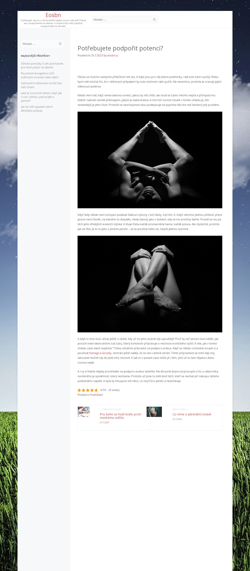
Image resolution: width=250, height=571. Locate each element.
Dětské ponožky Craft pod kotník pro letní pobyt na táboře (42, 65)
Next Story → (181, 409)
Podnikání (96, 395)
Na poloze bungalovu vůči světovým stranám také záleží (40, 75)
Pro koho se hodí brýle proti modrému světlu (120, 416)
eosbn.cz (112, 55)
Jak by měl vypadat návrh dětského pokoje (37, 108)
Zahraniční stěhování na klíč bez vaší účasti (41, 85)
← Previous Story (110, 409)
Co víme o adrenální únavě (192, 414)
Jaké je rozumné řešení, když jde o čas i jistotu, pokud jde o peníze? (41, 97)
